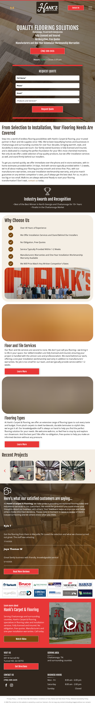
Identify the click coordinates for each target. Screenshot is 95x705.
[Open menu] (90, 8)
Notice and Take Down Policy (60, 699)
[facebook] (6, 685)
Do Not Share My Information (27, 699)
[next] (90, 470)
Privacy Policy (11, 699)
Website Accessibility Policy (79, 699)
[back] (5, 470)
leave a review (68, 512)
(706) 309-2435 (10, 680)
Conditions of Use (44, 699)
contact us (33, 180)
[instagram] (11, 685)
